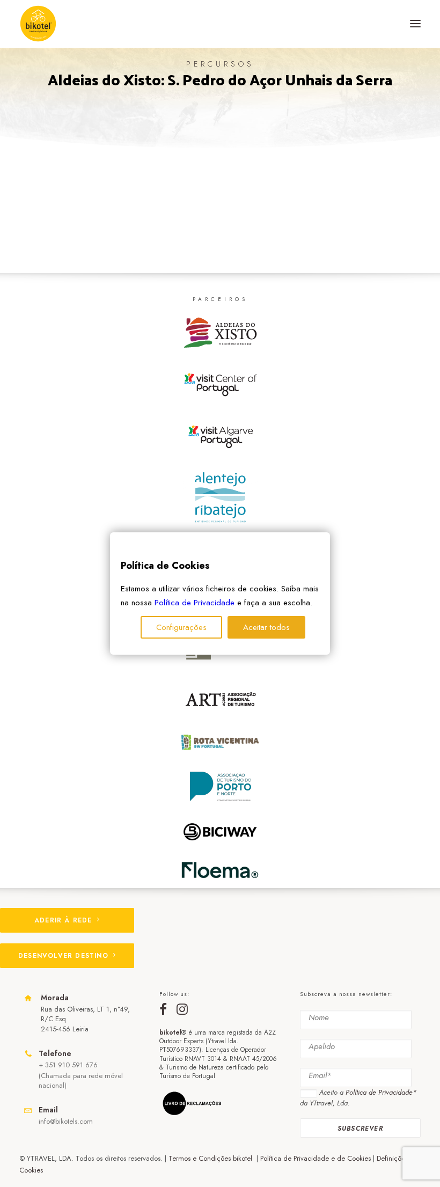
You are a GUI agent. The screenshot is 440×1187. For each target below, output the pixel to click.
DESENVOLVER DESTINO (63, 956)
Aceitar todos (266, 627)
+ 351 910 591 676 (68, 1065)
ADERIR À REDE (63, 920)
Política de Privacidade (194, 603)
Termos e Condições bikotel (211, 1158)
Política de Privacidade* (381, 1092)
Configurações (181, 627)
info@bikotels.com (66, 1121)
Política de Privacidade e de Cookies (315, 1158)
